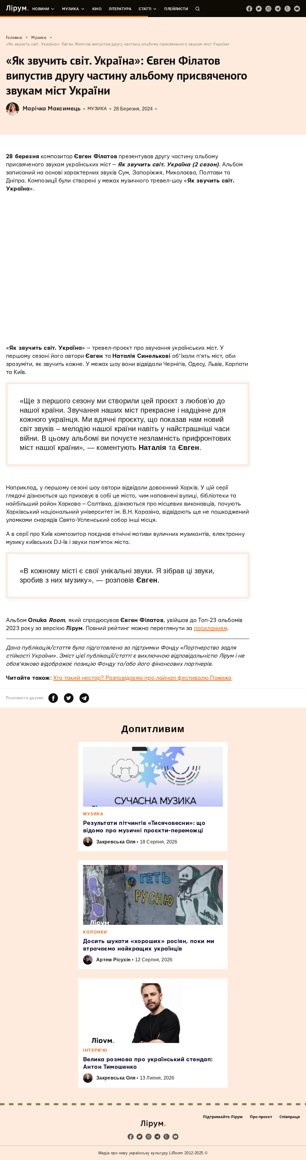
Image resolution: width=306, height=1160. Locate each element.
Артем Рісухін (113, 959)
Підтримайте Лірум (223, 1116)
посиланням (210, 628)
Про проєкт (261, 1116)
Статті (145, 9)
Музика (70, 9)
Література (120, 9)
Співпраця (289, 1116)
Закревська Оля (115, 841)
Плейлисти (176, 9)
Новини (40, 9)
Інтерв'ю (95, 1050)
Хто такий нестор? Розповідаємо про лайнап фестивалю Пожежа (142, 678)
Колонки (95, 932)
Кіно (97, 9)
